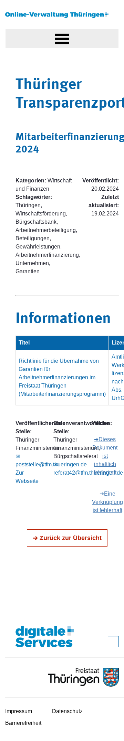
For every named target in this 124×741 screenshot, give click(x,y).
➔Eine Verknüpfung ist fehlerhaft (107, 502)
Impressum (18, 711)
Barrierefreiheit (23, 723)
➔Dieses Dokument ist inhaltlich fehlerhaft (104, 455)
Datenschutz (67, 711)
